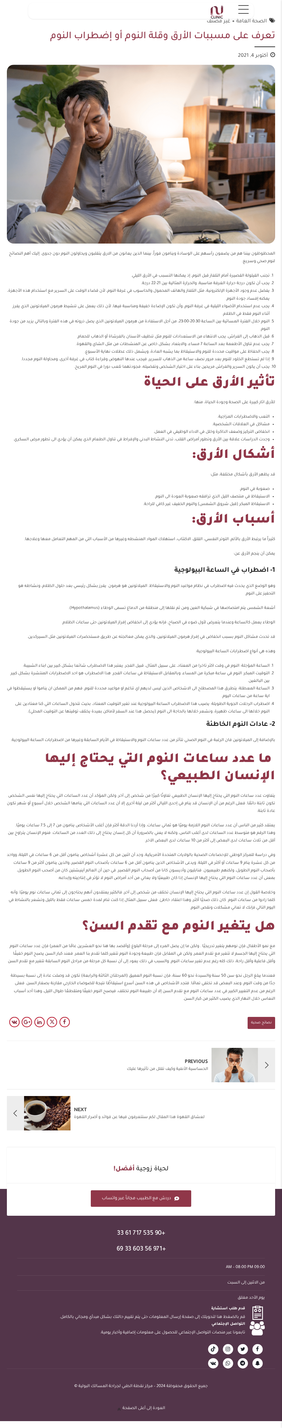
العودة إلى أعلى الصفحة (143, 1408)
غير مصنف (218, 21)
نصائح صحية (261, 1023)
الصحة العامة (251, 21)
